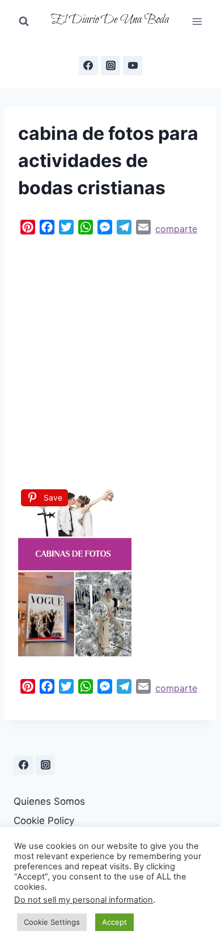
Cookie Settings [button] (52, 921)
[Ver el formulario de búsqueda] (24, 21)
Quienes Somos (49, 801)
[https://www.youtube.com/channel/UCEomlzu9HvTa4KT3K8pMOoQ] (132, 65)
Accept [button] (114, 921)
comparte (176, 228)
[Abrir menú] (196, 21)
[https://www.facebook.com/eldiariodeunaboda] (88, 65)
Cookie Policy (44, 820)
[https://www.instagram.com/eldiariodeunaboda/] (45, 765)
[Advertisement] (110, 357)
